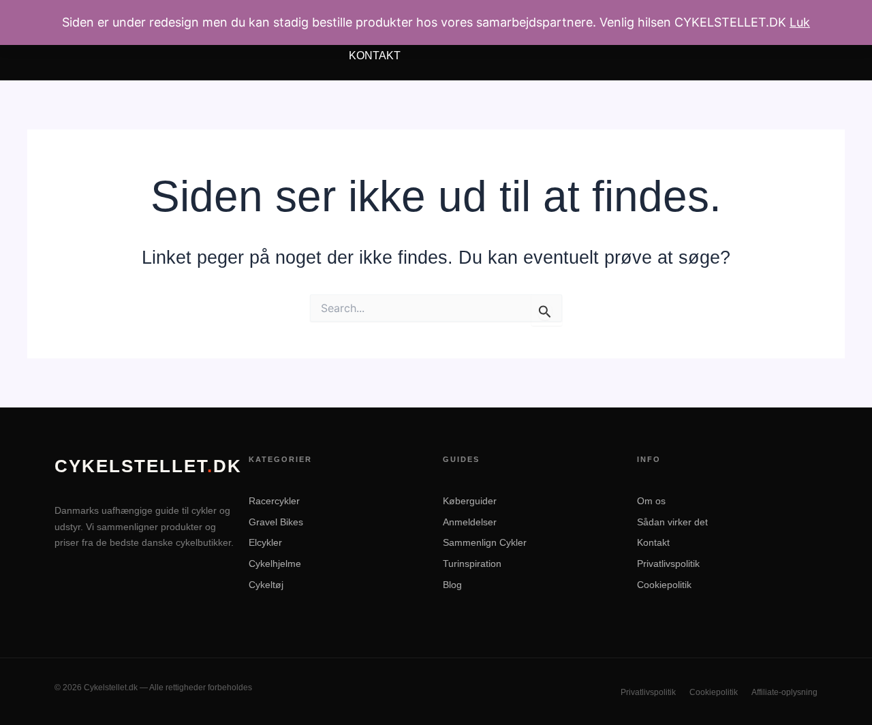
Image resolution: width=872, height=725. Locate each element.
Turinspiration (472, 563)
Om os (651, 500)
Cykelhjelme (275, 563)
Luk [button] (800, 22)
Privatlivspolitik (668, 563)
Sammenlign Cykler (485, 542)
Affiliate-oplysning (784, 692)
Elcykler (265, 542)
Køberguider (470, 500)
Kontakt (375, 55)
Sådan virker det (672, 521)
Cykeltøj (266, 584)
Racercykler (274, 500)
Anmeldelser (470, 521)
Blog (452, 584)
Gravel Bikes (276, 521)
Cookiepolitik (664, 584)
